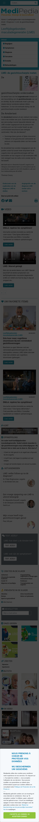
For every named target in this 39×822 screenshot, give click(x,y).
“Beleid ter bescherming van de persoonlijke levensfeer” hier (18, 807)
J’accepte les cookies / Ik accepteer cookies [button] (20, 815)
